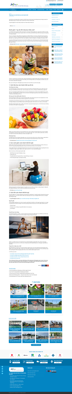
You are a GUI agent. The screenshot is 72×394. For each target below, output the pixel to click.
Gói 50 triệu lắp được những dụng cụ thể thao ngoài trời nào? (20, 270)
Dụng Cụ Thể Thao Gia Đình (56, 30)
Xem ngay (57, 362)
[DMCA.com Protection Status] (53, 371)
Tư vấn (47, 9)
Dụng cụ (53, 28)
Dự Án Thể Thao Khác (55, 21)
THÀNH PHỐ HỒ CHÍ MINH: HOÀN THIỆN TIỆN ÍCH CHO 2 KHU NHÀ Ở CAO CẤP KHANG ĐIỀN (58, 55)
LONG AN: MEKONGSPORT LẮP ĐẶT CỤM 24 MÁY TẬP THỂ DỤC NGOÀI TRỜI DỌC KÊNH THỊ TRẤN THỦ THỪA (58, 59)
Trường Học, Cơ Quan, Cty (56, 19)
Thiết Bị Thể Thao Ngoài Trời (56, 39)
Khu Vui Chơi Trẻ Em (55, 17)
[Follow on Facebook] (47, 371)
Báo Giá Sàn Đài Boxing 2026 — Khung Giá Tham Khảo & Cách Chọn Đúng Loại (23, 274)
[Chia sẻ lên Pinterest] (48, 265)
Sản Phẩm (34, 9)
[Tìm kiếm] (60, 10)
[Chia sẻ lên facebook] (42, 265)
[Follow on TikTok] (48, 371)
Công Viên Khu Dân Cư (55, 15)
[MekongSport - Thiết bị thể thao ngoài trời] (18, 5)
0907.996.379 (52, 4)
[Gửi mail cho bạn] (46, 265)
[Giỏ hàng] (62, 10)
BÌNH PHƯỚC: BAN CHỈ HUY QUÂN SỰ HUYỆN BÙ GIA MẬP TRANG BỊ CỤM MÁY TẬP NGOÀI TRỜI (58, 62)
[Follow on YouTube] (50, 371)
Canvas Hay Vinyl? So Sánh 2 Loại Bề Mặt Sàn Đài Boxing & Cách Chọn (22, 273)
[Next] (61, 355)
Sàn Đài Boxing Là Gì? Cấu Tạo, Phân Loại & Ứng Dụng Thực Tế (20, 276)
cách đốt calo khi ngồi (18, 190)
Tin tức (54, 9)
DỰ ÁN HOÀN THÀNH (40, 9)
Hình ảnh (51, 9)
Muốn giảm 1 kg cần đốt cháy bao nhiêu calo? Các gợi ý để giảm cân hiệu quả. (29, 44)
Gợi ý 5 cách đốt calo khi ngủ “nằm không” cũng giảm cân (29, 198)
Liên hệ (58, 9)
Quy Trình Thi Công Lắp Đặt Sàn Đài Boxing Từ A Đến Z (19, 271)
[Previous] (11, 355)
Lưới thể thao (54, 32)
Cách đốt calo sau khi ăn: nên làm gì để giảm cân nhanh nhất (26, 140)
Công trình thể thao (55, 26)
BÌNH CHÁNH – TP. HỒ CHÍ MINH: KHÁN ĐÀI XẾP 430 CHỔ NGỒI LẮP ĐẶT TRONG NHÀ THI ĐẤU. (58, 51)
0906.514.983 (59, 4)
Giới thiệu (29, 9)
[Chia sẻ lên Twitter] (44, 265)
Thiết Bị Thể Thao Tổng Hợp (56, 41)
